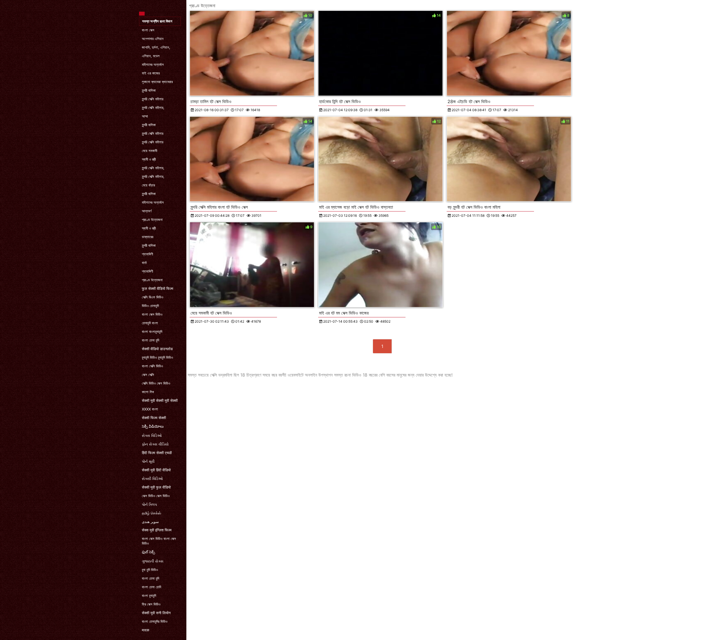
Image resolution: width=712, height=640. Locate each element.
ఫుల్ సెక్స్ (148, 552)
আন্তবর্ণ (147, 211)
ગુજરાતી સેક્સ (153, 561)
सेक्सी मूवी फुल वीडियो (156, 487)
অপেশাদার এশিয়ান (153, 38)
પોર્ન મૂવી (148, 461)
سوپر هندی (150, 521)
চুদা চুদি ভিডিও (150, 569)
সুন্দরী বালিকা (149, 90)
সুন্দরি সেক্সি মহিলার (152, 99)
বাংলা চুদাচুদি (149, 595)
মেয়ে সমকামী (149, 150)
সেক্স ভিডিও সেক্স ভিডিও (156, 496)
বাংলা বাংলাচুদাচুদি (152, 331)
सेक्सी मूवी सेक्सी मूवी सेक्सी (160, 400)
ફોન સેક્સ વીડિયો (155, 444)
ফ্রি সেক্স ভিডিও (151, 604)
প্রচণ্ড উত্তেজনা (152, 219)
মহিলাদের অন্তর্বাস (153, 64)
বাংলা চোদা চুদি (150, 340)
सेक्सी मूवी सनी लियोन (156, 613)
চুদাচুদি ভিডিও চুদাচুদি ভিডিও (157, 357)
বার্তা (144, 262)
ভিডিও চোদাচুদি (150, 305)
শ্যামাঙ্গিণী (147, 254)
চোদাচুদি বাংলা (150, 323)
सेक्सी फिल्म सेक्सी (154, 417)
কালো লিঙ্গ (148, 392)
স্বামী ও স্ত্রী (149, 159)
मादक (145, 630)
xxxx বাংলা (150, 409)
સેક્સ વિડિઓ (152, 435)
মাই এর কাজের (151, 73)
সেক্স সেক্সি (148, 374)
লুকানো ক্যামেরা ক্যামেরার (157, 81)
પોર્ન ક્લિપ (149, 504)
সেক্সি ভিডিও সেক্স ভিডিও (156, 383)
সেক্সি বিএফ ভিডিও (152, 297)
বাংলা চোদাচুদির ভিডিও (154, 621)
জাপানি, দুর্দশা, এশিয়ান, (156, 47)
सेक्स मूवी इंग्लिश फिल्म (157, 530)
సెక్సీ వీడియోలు (153, 426)
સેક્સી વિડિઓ (152, 478)
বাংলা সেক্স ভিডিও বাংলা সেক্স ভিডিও (159, 541)
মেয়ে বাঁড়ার (148, 185)
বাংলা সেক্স (148, 30)
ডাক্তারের (147, 237)
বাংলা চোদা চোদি (151, 587)
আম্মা (145, 116)
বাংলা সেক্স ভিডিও (152, 314)
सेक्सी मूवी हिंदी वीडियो (156, 470)
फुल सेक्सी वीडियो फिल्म (157, 288)
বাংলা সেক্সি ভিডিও (152, 366)
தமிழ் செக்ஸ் (151, 513)
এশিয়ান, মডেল (151, 56)
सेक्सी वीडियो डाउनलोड (157, 349)
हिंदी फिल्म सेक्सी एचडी (157, 452)
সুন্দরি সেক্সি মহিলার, (153, 107)
